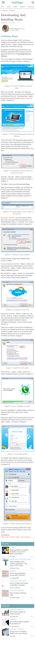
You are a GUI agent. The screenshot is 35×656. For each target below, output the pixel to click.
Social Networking (16, 609)
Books (15, 6)
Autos (9, 6)
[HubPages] (17, 2)
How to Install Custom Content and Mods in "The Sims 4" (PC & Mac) (18, 563)
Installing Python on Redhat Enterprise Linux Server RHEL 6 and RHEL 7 (19, 552)
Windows (13, 571)
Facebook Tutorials (17, 629)
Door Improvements (17, 590)
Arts (2, 6)
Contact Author (14, 30)
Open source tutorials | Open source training (15, 537)
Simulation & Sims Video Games (20, 559)
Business (22, 6)
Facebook (13, 619)
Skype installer (25, 98)
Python (12, 547)
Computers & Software (18, 581)
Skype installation (10, 218)
